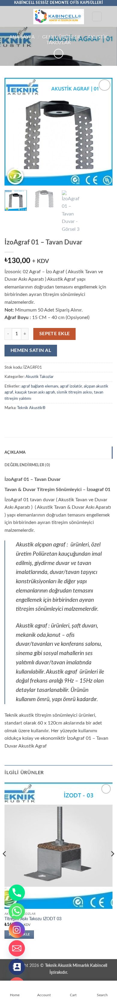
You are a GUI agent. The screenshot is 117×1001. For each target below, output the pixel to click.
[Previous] (14, 131)
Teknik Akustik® (31, 408)
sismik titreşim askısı (74, 392)
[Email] (17, 948)
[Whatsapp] (17, 911)
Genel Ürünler (61, 37)
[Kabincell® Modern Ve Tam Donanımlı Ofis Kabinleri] (58, 16)
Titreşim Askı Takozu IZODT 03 (33, 919)
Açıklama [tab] (15, 452)
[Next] (103, 131)
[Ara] (97, 16)
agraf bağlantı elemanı (39, 386)
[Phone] (17, 893)
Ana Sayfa (22, 37)
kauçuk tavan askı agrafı (35, 392)
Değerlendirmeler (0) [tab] (27, 465)
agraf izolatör (71, 386)
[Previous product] (58, 53)
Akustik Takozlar (40, 377)
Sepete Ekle (54, 334)
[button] (8, 16)
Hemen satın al (30, 350)
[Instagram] (17, 930)
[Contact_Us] (17, 967)
